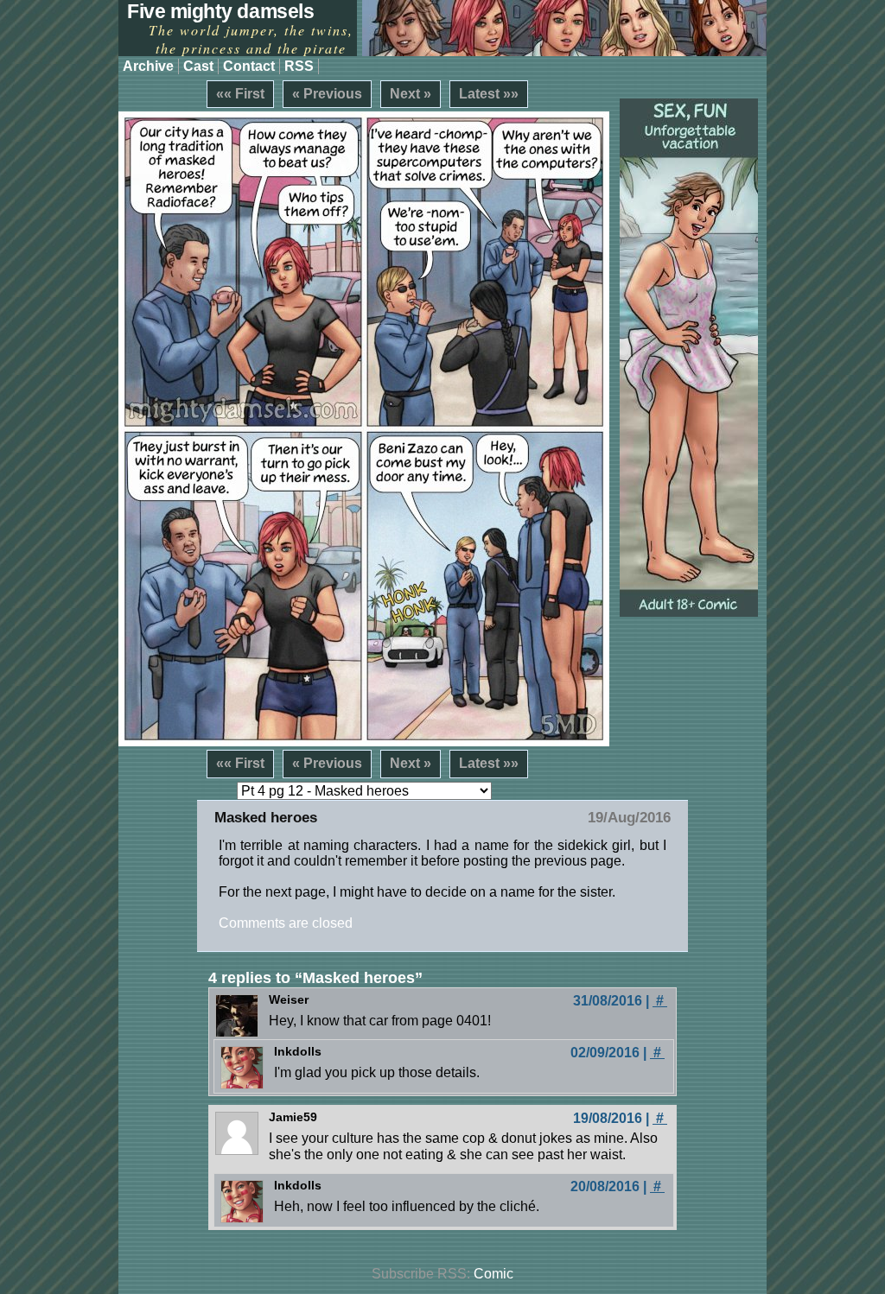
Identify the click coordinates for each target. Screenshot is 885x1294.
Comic (493, 1273)
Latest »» (489, 93)
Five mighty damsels (220, 11)
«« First (240, 93)
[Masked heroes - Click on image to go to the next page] (363, 428)
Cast (198, 66)
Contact (249, 66)
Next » (410, 93)
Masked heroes (265, 817)
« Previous (327, 93)
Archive (148, 66)
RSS (299, 66)
